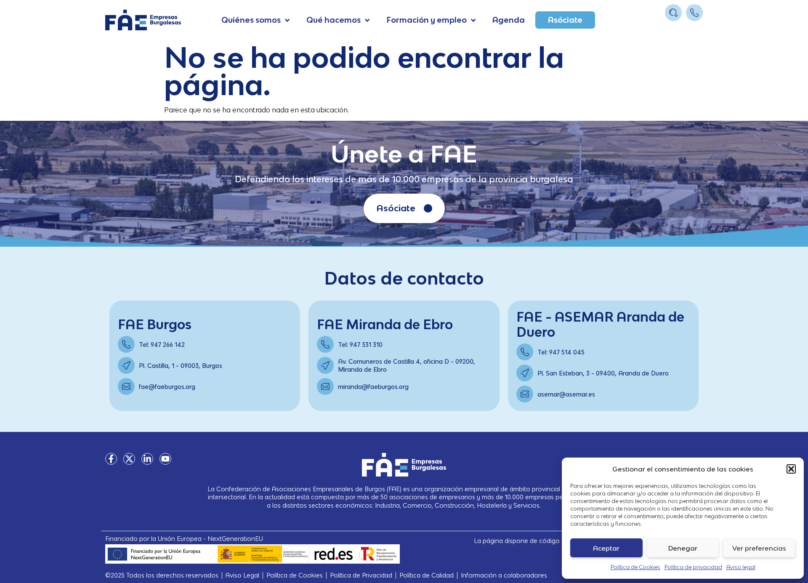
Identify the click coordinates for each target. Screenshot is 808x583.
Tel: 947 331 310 (360, 344)
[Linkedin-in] (147, 459)
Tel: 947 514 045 (561, 352)
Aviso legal (740, 567)
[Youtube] (165, 459)
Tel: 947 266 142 (162, 344)
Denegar (682, 548)
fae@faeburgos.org (167, 386)
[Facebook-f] (111, 459)
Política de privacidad (693, 567)
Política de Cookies (635, 567)
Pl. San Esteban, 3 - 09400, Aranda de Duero (603, 373)
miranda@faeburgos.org (373, 386)
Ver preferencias (759, 548)
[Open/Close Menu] (695, 28)
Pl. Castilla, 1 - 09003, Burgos (180, 365)
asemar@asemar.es (566, 394)
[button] (791, 469)
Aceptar (606, 548)
